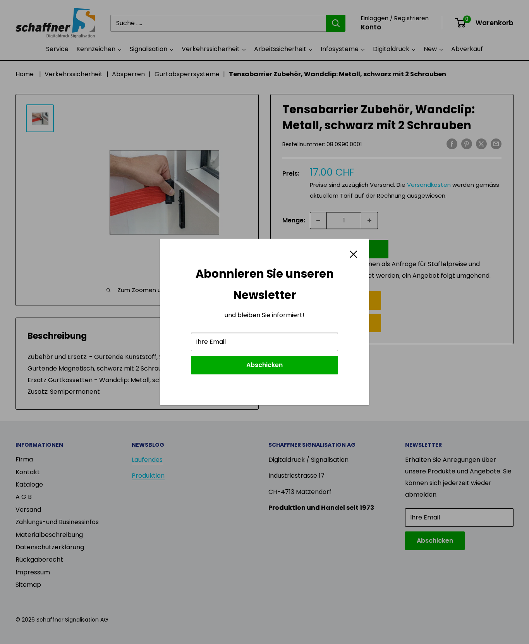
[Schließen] (353, 254)
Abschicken (264, 364)
